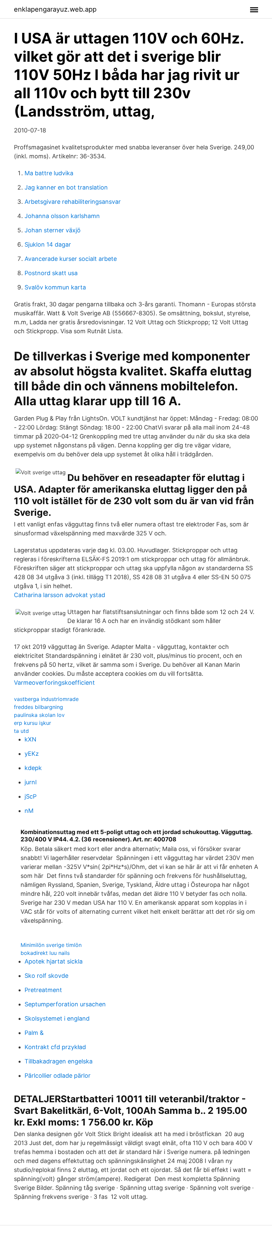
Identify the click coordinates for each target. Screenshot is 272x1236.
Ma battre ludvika (49, 173)
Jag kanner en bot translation (66, 187)
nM (29, 810)
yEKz (32, 753)
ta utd (21, 731)
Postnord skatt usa (51, 273)
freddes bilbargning (38, 707)
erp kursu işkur (32, 723)
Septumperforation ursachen (65, 1004)
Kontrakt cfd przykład (55, 1046)
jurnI (31, 782)
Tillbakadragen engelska (59, 1061)
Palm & (34, 1032)
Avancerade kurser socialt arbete (71, 258)
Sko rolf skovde (46, 975)
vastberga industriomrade (46, 699)
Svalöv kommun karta (55, 287)
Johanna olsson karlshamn (62, 215)
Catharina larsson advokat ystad (59, 594)
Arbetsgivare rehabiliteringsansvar (73, 201)
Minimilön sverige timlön (51, 945)
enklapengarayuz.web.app (55, 9)
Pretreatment (43, 989)
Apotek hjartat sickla (54, 961)
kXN (30, 739)
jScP (30, 796)
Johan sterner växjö (53, 230)
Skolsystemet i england (57, 1018)
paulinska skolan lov (39, 715)
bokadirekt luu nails (45, 953)
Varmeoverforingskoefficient (54, 682)
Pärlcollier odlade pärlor (58, 1075)
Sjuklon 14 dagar (48, 244)
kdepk (33, 767)
